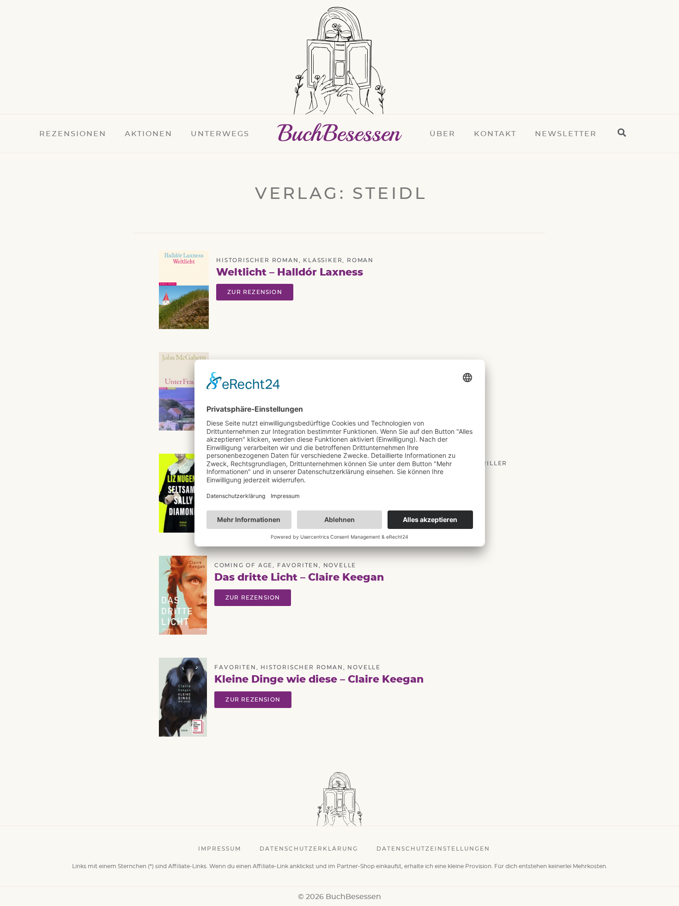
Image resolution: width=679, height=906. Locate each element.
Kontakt (495, 134)
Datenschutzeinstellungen (433, 849)
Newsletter (566, 134)
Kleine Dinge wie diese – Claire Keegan (319, 679)
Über (442, 134)
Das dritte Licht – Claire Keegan (299, 577)
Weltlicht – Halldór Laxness (289, 272)
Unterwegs (220, 134)
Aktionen (148, 134)
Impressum (219, 849)
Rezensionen (72, 134)
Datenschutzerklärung (309, 849)
